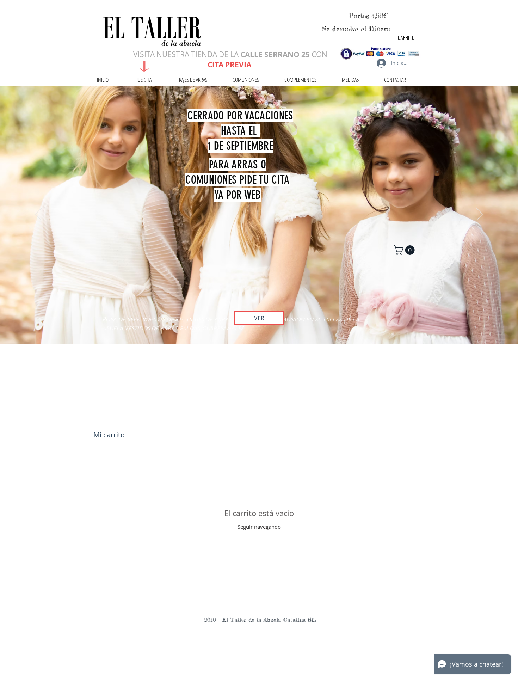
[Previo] (38, 214)
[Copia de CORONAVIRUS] (259, 326)
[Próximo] (479, 214)
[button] (405, 250)
